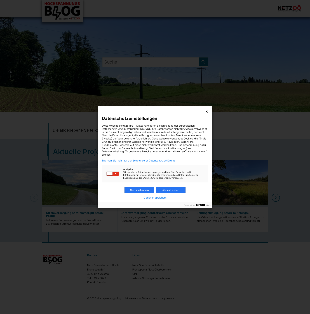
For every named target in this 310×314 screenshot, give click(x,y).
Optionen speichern (155, 197)
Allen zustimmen (139, 190)
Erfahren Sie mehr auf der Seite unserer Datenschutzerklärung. (138, 160)
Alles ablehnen (170, 190)
